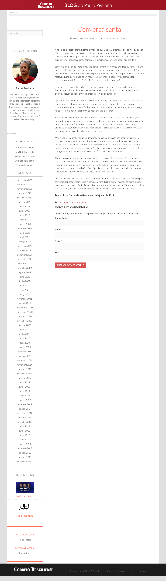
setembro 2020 (24, 320)
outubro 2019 (25, 369)
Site (57, 252)
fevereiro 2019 (24, 404)
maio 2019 (25, 391)
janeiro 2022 (25, 250)
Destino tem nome (25, 165)
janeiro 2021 (25, 303)
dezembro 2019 (25, 360)
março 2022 (25, 241)
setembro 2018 (24, 422)
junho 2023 (24, 210)
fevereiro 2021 (24, 298)
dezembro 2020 (25, 307)
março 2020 (25, 347)
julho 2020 (25, 329)
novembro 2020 (25, 312)
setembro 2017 (24, 461)
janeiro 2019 (25, 408)
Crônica (123, 38)
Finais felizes (25, 539)
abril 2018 (25, 439)
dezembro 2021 (25, 254)
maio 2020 (25, 338)
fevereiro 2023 (24, 228)
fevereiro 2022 (24, 246)
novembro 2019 (25, 364)
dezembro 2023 (25, 184)
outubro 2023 (25, 193)
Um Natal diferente (24, 152)
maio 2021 (25, 285)
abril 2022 (25, 237)
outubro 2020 (25, 316)
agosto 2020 (25, 325)
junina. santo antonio (76, 202)
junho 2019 (24, 386)
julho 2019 (25, 382)
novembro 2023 (25, 188)
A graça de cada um (24, 160)
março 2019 (25, 400)
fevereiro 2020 (24, 351)
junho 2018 (24, 430)
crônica (61, 202)
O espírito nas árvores (25, 156)
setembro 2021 (24, 268)
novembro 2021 (25, 259)
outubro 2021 (25, 263)
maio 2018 (25, 435)
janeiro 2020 (25, 356)
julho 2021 (25, 276)
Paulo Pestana (109, 38)
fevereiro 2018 (24, 448)
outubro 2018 (25, 417)
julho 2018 (25, 426)
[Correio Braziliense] (48, 4)
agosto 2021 (25, 272)
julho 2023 (25, 206)
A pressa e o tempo (25, 147)
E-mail (58, 241)
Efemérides (24, 553)
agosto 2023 (25, 202)
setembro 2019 (24, 373)
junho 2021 (24, 281)
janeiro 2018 (25, 452)
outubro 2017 (25, 457)
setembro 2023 (24, 197)
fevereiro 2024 (24, 180)
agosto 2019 (25, 378)
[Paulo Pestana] (93, 4)
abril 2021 (25, 290)
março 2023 (25, 224)
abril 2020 (25, 342)
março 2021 (25, 294)
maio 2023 (25, 215)
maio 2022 (25, 232)
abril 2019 (25, 395)
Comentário (62, 218)
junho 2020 (24, 334)
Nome (58, 229)
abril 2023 (25, 219)
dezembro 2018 (25, 413)
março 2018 (25, 444)
